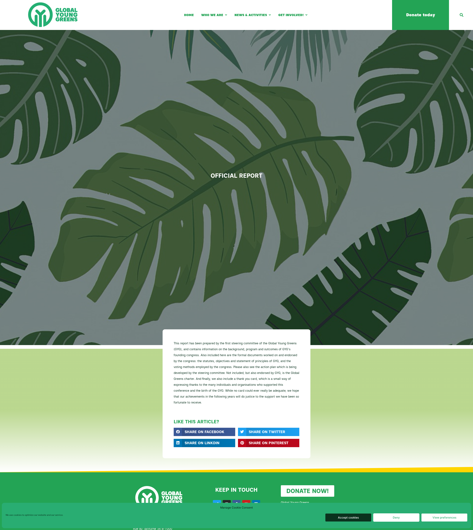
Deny (396, 517)
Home (189, 15)
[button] (461, 15)
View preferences (444, 517)
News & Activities (250, 15)
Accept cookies (348, 517)
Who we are (212, 15)
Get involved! (291, 15)
